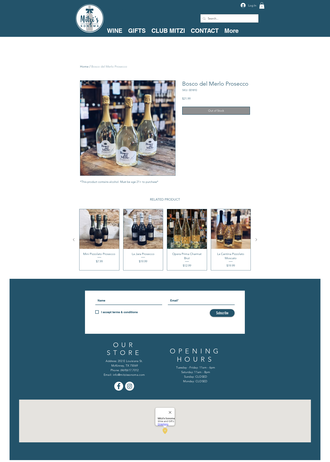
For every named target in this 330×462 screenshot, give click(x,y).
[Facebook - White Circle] (118, 386)
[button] (261, 5)
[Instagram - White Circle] (129, 386)
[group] (165, 240)
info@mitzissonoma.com (129, 375)
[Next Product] (256, 239)
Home (84, 66)
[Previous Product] (73, 239)
